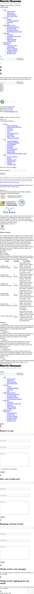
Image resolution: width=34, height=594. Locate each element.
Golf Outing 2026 (12, 45)
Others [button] (2, 357)
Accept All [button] (12, 223)
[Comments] (14, 466)
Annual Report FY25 (13, 133)
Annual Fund (10, 47)
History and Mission (12, 125)
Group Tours (10, 13)
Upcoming (10, 22)
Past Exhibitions (11, 144)
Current (9, 19)
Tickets (2, 7)
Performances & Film (9, 25)
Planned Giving (11, 53)
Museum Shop (11, 152)
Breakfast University (12, 30)
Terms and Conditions (13, 138)
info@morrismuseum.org (11, 111)
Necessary (5, 253)
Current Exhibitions (12, 141)
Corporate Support (12, 50)
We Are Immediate (19, 185)
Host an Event (7, 42)
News (8, 132)
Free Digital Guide (12, 16)
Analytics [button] (2, 338)
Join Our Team (11, 161)
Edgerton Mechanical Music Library (17, 153)
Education (6, 33)
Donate (6, 7)
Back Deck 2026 (11, 28)
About (5, 124)
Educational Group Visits (14, 36)
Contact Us (10, 128)
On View (6, 17)
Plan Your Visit (11, 11)
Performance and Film (13, 27)
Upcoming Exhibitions (13, 142)
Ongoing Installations (13, 20)
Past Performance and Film (14, 31)
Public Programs (11, 14)
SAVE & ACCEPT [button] (5, 363)
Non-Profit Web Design (6, 185)
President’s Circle (12, 52)
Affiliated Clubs (11, 41)
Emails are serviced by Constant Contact (9, 182)
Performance (10, 146)
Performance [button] (3, 330)
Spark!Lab (10, 34)
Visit (4, 10)
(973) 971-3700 (8, 110)
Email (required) (5, 170)
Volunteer (9, 163)
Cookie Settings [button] (4, 223)
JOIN (5, 155)
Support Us (6, 44)
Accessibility (10, 135)
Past (8, 24)
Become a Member (12, 48)
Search (21, 59)
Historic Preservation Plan (14, 127)
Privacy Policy (11, 136)
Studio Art (10, 38)
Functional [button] (3, 322)
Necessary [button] (3, 251)
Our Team (10, 130)
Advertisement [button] (4, 348)
